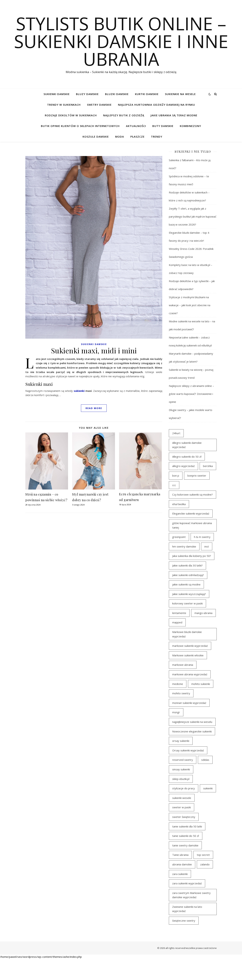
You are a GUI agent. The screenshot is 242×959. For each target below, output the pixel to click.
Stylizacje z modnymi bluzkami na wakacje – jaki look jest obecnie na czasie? (189, 305)
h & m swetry (202, 537)
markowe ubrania (182, 664)
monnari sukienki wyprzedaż (189, 703)
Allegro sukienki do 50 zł (186, 456)
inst (206, 546)
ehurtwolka (179, 504)
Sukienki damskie (57, 94)
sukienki (79, 391)
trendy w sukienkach (64, 104)
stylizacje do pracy (183, 788)
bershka (208, 466)
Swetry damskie (99, 104)
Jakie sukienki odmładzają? (188, 575)
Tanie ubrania (180, 855)
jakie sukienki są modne (186, 584)
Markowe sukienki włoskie (188, 655)
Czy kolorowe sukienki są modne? (192, 494)
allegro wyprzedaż (183, 466)
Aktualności (136, 126)
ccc (174, 485)
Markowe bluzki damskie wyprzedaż (187, 634)
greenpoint (179, 537)
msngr (176, 712)
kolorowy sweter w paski (187, 603)
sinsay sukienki (181, 769)
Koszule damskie (96, 136)
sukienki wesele (181, 798)
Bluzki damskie (117, 94)
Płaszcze (137, 136)
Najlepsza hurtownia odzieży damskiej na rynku (156, 104)
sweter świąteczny (183, 817)
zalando (205, 864)
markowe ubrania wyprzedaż (189, 674)
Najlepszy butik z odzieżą (123, 115)
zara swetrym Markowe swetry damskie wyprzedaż (191, 895)
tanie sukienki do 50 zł (185, 836)
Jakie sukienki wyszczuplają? (189, 594)
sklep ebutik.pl (180, 779)
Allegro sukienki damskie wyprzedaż (187, 445)
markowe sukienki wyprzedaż (190, 645)
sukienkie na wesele (180, 94)
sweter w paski (181, 807)
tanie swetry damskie (185, 845)
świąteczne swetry (183, 920)
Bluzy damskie (87, 94)
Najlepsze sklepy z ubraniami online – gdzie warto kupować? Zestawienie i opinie (191, 394)
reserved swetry (182, 759)
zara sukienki (180, 874)
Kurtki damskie (147, 94)
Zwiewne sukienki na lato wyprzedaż (187, 909)
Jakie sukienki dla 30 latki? (187, 565)
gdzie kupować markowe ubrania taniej (192, 525)
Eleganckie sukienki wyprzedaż (190, 513)
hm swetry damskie (184, 546)
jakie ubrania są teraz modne (174, 115)
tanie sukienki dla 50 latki (187, 826)
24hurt (176, 433)
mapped (177, 622)
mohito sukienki (200, 684)
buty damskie (162, 126)
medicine (177, 684)
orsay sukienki (180, 741)
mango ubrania (203, 613)
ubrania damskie (182, 864)
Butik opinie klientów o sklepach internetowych (80, 126)
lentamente (179, 613)
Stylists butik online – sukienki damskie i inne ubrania (121, 41)
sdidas (205, 759)
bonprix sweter (196, 475)
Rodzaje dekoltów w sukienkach (71, 115)
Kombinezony (190, 126)
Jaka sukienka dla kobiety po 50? (191, 556)
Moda (119, 136)
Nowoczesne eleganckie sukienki (192, 731)
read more (94, 408)
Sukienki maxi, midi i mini (94, 350)
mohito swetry (181, 693)
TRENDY (156, 136)
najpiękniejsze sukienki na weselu (192, 722)
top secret (203, 855)
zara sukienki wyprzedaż (187, 883)
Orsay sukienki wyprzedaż (188, 750)
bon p (175, 475)
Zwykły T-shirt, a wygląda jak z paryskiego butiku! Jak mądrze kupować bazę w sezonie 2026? (192, 216)
